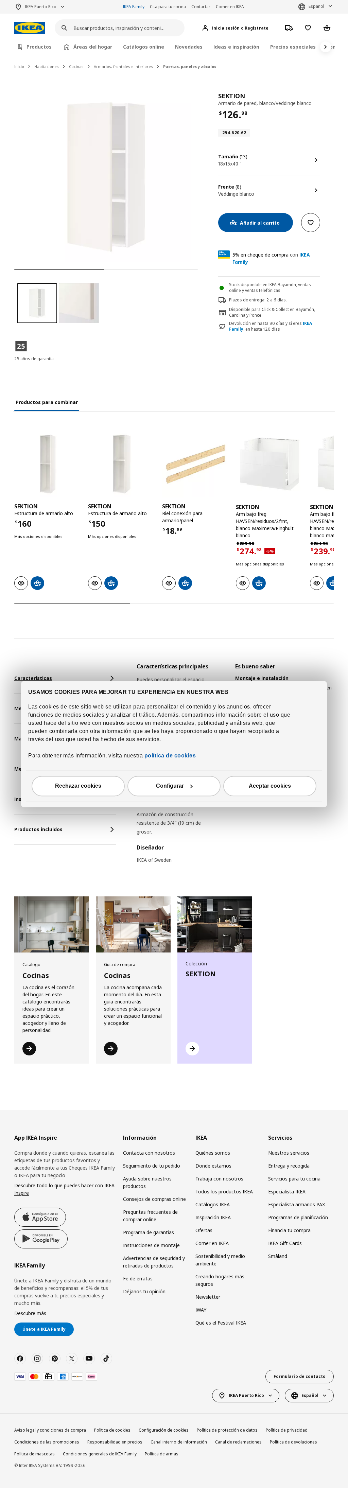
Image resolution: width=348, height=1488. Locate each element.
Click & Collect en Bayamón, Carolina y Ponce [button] (272, 312)
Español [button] (316, 6)
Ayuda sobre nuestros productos (147, 1182)
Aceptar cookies (270, 786)
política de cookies (169, 755)
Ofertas (203, 1230)
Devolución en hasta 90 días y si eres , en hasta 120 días (270, 326)
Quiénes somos (212, 1153)
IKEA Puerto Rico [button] (40, 7)
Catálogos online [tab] (143, 46)
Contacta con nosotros (149, 1153)
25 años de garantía (34, 359)
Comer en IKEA (230, 7)
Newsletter (207, 1297)
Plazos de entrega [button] (246, 300)
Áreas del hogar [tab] (92, 46)
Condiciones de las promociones (46, 1442)
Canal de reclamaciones (238, 1442)
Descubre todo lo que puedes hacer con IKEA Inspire (64, 1189)
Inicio (19, 66)
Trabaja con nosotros (219, 1178)
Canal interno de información (179, 1442)
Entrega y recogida (289, 1165)
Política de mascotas (34, 1454)
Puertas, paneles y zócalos (189, 66)
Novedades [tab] (189, 46)
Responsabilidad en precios (114, 1442)
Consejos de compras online (154, 1199)
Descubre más (30, 1313)
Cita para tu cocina (168, 7)
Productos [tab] (39, 46)
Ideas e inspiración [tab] (236, 46)
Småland (277, 1256)
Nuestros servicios (288, 1153)
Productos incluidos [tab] (38, 829)
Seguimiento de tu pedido (151, 1165)
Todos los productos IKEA (224, 1191)
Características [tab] (33, 678)
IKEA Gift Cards (285, 1243)
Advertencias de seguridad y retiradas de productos (154, 1262)
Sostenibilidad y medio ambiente (220, 1260)
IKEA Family (133, 7)
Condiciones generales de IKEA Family (100, 1454)
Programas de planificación (298, 1217)
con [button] (271, 258)
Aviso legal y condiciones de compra (50, 1430)
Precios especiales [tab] (293, 46)
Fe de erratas (138, 1278)
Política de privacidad (287, 1430)
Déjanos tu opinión (144, 1291)
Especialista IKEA (287, 1191)
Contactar (200, 7)
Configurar (170, 786)
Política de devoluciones (293, 1442)
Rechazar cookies (78, 786)
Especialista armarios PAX (296, 1204)
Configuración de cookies (164, 1430)
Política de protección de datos (227, 1430)
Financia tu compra (289, 1230)
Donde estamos (213, 1165)
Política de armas (161, 1454)
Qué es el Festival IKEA (220, 1322)
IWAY (200, 1310)
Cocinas (76, 66)
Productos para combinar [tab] (47, 402)
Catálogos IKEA (212, 1204)
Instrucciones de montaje (151, 1245)
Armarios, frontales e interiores (123, 66)
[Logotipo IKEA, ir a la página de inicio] (29, 28)
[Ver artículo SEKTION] (47, 464)
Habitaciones (46, 66)
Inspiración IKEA (213, 1217)
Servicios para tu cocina (294, 1178)
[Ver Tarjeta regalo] (49, 1376)
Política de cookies (112, 1430)
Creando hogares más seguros (219, 1280)
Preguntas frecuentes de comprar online (150, 1216)
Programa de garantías (148, 1232)
